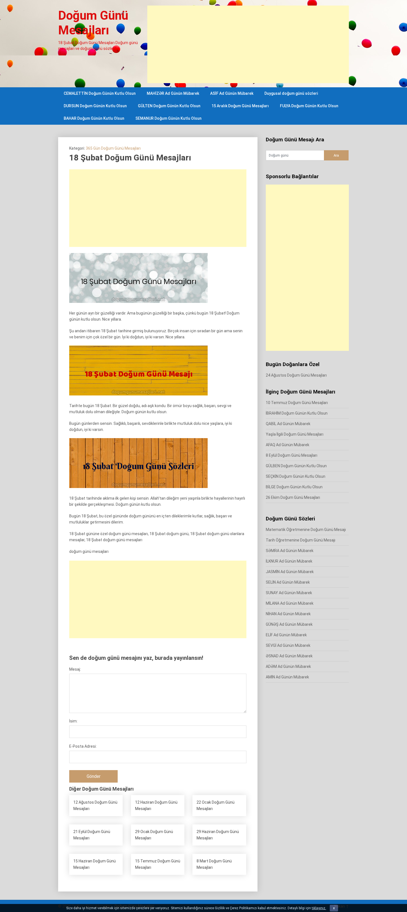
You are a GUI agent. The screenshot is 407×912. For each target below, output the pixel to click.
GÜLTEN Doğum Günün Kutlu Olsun (169, 106)
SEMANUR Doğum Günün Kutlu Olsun (168, 118)
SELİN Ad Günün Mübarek (288, 582)
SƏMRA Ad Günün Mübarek (289, 550)
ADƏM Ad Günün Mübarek (288, 666)
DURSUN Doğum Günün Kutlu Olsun (95, 106)
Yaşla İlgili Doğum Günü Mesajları (294, 434)
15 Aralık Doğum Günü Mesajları (240, 106)
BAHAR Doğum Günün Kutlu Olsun (94, 118)
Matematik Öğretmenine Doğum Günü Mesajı (306, 529)
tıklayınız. (319, 908)
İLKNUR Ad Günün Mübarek (289, 561)
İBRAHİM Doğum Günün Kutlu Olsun (297, 413)
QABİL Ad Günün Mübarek (288, 423)
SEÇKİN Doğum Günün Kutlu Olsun (295, 476)
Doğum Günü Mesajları (93, 22)
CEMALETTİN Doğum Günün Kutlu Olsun (100, 93)
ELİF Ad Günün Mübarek (286, 635)
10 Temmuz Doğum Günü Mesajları (297, 402)
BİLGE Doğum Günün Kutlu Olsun (294, 487)
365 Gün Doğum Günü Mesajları (113, 148)
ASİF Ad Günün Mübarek (231, 93)
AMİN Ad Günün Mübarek (287, 677)
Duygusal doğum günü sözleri (291, 93)
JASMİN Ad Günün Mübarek (290, 571)
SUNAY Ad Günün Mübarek (289, 593)
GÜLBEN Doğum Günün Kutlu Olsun (296, 466)
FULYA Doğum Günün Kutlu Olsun (309, 106)
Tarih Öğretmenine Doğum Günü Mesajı (300, 540)
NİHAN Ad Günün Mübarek (288, 614)
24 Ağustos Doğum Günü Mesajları (296, 375)
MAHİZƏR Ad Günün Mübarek (173, 93)
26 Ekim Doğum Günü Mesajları (293, 497)
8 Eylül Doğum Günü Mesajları (291, 455)
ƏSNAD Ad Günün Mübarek (289, 656)
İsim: (73, 721)
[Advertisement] (248, 44)
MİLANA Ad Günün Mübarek (289, 603)
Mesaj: (75, 669)
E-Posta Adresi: (83, 746)
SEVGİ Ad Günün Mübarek (288, 645)
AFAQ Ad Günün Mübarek (287, 445)
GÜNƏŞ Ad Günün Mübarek (289, 624)
